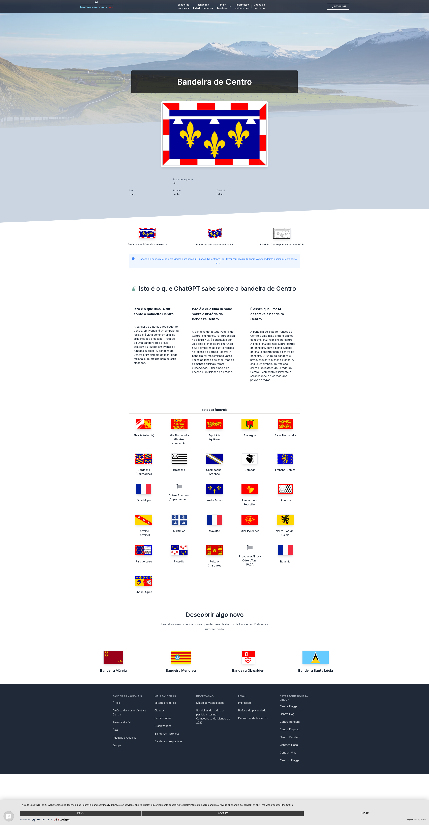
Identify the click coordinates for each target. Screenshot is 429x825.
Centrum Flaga (289, 744)
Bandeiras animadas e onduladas (215, 244)
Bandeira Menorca (181, 670)
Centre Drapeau (289, 729)
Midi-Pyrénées (250, 531)
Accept (223, 813)
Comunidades (163, 718)
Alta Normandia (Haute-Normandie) (179, 439)
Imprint (410, 819)
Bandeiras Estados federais (203, 6)
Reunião (285, 561)
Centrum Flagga (289, 760)
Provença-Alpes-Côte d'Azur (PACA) (250, 560)
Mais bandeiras (223, 6)
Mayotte (214, 531)
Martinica (179, 531)
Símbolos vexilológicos (210, 702)
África (116, 702)
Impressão (244, 702)
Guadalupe (144, 500)
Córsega (249, 470)
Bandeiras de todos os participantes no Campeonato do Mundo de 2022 (213, 716)
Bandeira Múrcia (113, 670)
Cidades (160, 710)
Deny (80, 813)
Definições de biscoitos (253, 718)
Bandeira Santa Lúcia (315, 670)
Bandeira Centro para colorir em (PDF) (282, 244)
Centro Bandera (290, 721)
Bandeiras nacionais (183, 6)
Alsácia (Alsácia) (143, 435)
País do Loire (144, 561)
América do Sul (122, 722)
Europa (117, 745)
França (132, 194)
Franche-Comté (285, 470)
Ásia (115, 730)
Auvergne (250, 435)
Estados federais (165, 702)
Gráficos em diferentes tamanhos (147, 244)
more (365, 813)
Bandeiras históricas (167, 733)
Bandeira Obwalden (248, 670)
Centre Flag (287, 714)
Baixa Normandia (285, 435)
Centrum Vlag (288, 752)
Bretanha (179, 470)
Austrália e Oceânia (124, 737)
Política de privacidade (252, 710)
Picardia (179, 561)
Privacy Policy (420, 819)
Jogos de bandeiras (259, 6)
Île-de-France (214, 500)
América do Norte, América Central (129, 712)
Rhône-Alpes (144, 592)
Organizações (163, 726)
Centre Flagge (288, 706)
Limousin (285, 500)
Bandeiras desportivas (168, 741)
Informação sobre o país (242, 6)
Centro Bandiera (290, 737)
